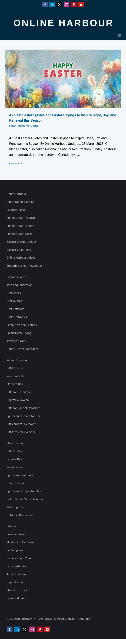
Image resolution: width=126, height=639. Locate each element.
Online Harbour (16, 194)
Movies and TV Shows (20, 542)
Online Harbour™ (23, 618)
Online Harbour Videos (21, 257)
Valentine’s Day (16, 376)
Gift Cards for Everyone (21, 424)
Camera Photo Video (19, 558)
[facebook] (9, 629)
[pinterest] (40, 629)
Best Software (15, 309)
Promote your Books (19, 234)
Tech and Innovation (19, 285)
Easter (12, 126)
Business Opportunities (21, 242)
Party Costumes (16, 566)
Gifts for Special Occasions (24, 408)
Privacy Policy (84, 618)
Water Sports (15, 507)
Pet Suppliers (15, 550)
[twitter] (25, 629)
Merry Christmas (17, 590)
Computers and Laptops (22, 325)
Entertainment (16, 534)
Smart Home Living (19, 333)
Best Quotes (14, 301)
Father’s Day (14, 459)
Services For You (17, 210)
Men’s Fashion (15, 443)
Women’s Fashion (18, 360)
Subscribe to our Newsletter (24, 265)
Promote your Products (21, 218)
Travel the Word (16, 341)
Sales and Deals (17, 598)
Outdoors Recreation (20, 515)
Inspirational (23, 126)
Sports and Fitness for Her (23, 416)
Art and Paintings (18, 574)
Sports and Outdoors (20, 475)
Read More (14, 163)
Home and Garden (18, 483)
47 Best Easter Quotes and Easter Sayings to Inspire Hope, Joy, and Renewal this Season (62, 118)
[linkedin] (17, 629)
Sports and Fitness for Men (24, 491)
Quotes (34, 126)
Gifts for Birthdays (18, 392)
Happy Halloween (18, 400)
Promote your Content (20, 226)
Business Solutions (19, 250)
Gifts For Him (15, 451)
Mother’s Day (15, 384)
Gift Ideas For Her (18, 368)
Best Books (14, 293)
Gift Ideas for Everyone (21, 432)
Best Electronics (17, 317)
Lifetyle (11, 526)
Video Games (15, 467)
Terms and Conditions (64, 618)
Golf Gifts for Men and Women (26, 499)
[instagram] (32, 629)
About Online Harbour (21, 202)
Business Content (18, 277)
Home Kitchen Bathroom (22, 349)
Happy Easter (15, 582)
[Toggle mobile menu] (119, 35)
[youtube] (47, 629)
